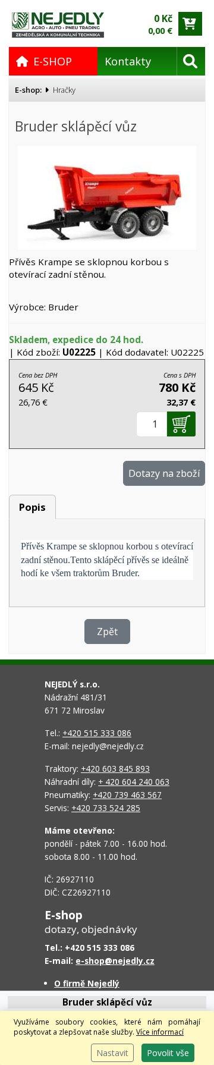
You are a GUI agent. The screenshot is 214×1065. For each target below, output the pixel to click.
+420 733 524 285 (105, 807)
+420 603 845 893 (115, 768)
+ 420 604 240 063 (133, 781)
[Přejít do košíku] (190, 24)
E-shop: (28, 89)
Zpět (107, 631)
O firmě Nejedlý (86, 983)
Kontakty (128, 61)
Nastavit (112, 1052)
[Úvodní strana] (58, 24)
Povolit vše (168, 1052)
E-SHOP (52, 61)
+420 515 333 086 (96, 733)
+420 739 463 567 (127, 794)
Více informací (160, 1032)
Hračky (64, 89)
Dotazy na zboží (164, 473)
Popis (32, 507)
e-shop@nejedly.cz (115, 960)
